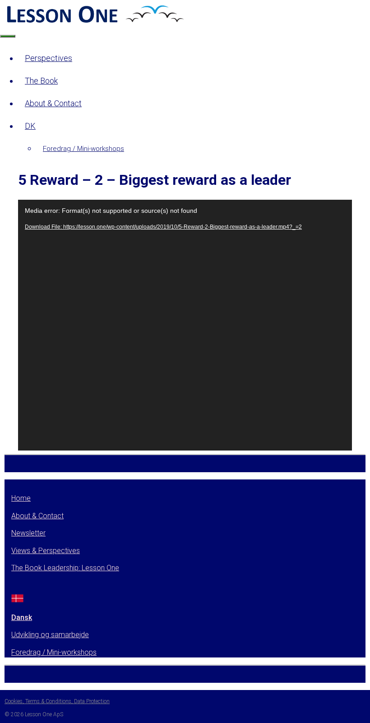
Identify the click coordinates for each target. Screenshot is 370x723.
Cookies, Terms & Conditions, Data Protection (57, 701)
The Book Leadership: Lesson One (65, 567)
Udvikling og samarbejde (50, 634)
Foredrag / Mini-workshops (83, 149)
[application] (185, 325)
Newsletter (28, 533)
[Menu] (7, 36)
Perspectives (48, 58)
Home (21, 498)
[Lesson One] (94, 22)
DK (30, 126)
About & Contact (53, 103)
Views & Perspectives (45, 550)
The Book (41, 80)
